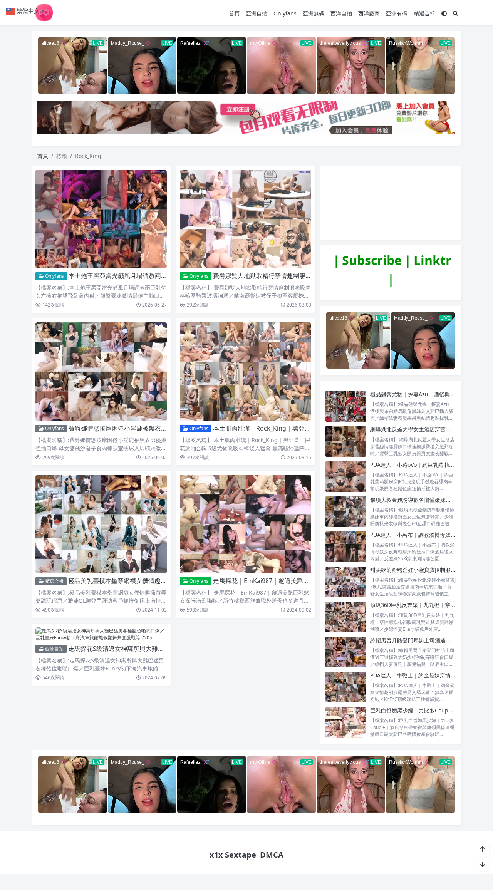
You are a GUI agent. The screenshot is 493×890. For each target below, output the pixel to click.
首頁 (234, 13)
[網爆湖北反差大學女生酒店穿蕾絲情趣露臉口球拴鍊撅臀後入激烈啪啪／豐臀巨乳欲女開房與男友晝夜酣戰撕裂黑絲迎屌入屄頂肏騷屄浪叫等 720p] (345, 441)
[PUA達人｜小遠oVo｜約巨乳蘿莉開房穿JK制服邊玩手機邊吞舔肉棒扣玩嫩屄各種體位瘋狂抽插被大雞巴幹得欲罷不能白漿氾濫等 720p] (345, 476)
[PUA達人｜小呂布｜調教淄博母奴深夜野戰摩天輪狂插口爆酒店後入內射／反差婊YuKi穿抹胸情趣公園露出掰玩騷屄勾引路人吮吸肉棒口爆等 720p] (345, 546)
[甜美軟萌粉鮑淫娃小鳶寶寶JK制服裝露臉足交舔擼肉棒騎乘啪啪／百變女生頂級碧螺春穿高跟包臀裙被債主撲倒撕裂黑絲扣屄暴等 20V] (345, 581)
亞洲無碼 (313, 13)
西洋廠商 (369, 13)
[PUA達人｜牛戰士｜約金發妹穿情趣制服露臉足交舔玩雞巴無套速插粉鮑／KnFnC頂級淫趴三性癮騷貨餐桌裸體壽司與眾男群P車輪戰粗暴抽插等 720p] (345, 687)
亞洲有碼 (396, 13)
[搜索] (455, 13)
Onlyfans (285, 13)
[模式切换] (444, 13)
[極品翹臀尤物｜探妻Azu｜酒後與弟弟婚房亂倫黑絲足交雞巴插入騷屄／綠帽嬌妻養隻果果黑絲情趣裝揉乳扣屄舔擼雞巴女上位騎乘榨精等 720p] (345, 406)
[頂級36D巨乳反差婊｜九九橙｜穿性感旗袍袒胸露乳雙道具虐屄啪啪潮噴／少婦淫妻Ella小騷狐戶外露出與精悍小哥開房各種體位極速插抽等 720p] (345, 616)
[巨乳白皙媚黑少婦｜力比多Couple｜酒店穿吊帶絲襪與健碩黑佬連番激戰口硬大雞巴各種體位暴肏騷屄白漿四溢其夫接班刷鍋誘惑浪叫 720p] (345, 722)
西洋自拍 (341, 13)
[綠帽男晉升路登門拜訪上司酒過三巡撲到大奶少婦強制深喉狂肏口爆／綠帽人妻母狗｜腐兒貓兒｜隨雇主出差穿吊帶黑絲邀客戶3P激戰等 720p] (345, 652)
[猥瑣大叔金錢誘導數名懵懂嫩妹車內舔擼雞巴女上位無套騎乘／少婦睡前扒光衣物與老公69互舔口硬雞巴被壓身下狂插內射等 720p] (345, 511)
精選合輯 (424, 13)
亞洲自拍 (256, 13)
